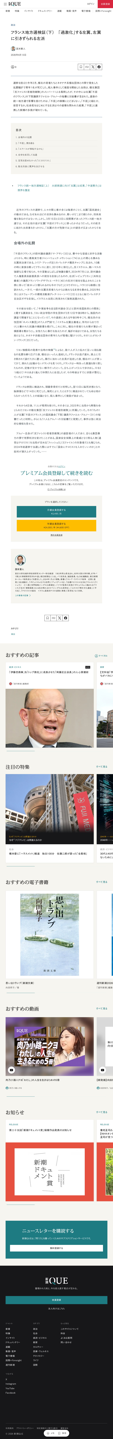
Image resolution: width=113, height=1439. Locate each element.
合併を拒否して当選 (27, 155)
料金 (63, 1333)
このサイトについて (70, 1329)
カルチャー (38, 1347)
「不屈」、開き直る (26, 143)
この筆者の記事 (21, 596)
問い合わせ (66, 1342)
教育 (35, 1342)
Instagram (11, 1384)
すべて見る (103, 656)
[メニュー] (5, 4)
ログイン (61, 466)
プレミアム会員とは (57, 489)
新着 (8, 11)
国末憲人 (20, 48)
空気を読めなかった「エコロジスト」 (34, 160)
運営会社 (64, 1428)
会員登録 (105, 4)
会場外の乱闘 (25, 137)
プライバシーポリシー (25, 1428)
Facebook (10, 1393)
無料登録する (56, 1248)
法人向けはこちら (56, 1309)
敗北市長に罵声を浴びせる (31, 166)
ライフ (36, 1360)
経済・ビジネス (40, 1338)
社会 (35, 1333)
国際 (35, 1365)
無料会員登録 (56, 535)
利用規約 (10, 1428)
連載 (59, 11)
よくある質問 (66, 1338)
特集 (17, 11)
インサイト (28, 11)
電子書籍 (86, 11)
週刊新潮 (10, 1365)
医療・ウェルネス (41, 1351)
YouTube (10, 1388)
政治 (13, 634)
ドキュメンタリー (45, 11)
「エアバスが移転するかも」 (30, 149)
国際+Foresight (103, 11)
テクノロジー (38, 1356)
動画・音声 (72, 11)
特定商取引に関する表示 (47, 1428)
